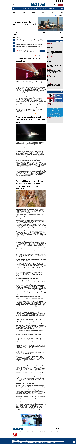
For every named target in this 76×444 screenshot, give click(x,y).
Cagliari (33, 12)
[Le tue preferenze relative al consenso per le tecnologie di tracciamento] (74, 442)
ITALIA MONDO (27, 8)
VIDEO (40, 8)
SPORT (31, 8)
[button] (31, 420)
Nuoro (43, 12)
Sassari (14, 12)
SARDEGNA (22, 8)
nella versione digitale (38, 46)
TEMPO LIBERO (35, 8)
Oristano (62, 12)
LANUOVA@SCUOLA (45, 8)
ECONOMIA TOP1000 (52, 8)
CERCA (62, 8)
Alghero (24, 12)
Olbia (52, 12)
